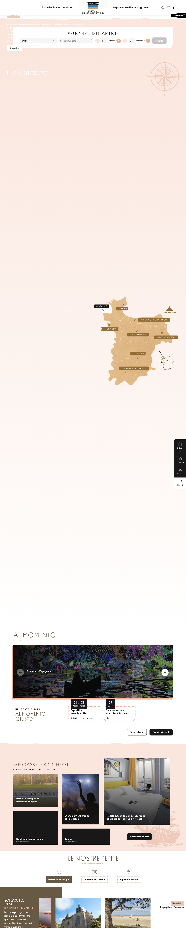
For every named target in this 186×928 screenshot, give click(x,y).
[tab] (59, 876)
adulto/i (112, 40)
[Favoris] (169, 8)
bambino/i (140, 40)
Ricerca (159, 40)
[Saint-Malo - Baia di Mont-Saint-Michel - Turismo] (93, 8)
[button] (163, 8)
